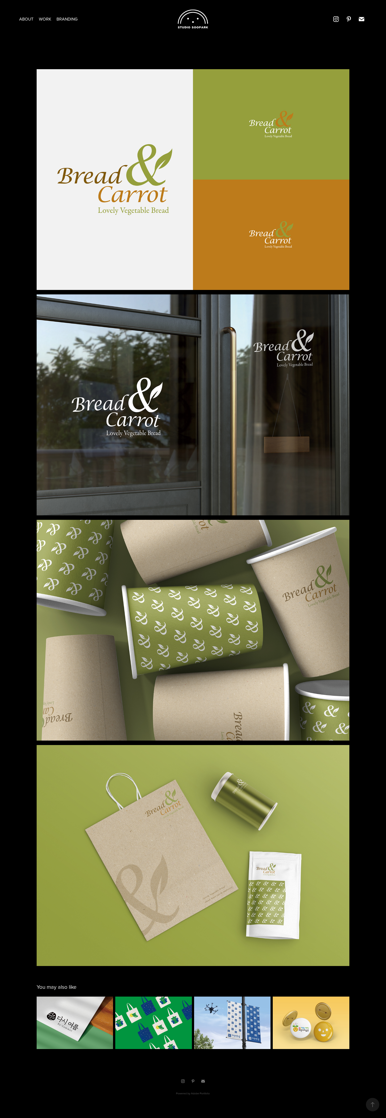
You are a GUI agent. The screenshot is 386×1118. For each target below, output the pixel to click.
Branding (67, 19)
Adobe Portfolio (200, 1093)
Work (45, 19)
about (26, 19)
